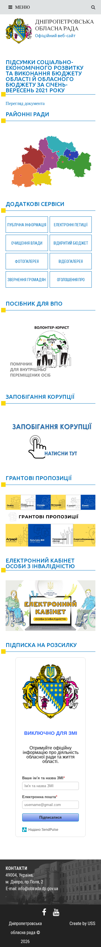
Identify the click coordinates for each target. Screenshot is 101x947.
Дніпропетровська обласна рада (64, 25)
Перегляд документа (25, 103)
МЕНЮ (22, 7)
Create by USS (82, 923)
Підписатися (50, 817)
